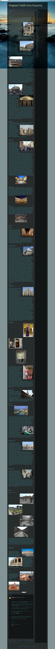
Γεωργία (37, 22)
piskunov (29, 646)
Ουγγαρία (37, 44)
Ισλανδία (37, 29)
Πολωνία (37, 46)
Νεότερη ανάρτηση (12, 640)
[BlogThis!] (23, 592)
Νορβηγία (37, 42)
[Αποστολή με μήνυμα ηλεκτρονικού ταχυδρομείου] (22, 592)
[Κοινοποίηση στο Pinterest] (25, 592)
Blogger (35, 646)
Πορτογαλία (37, 47)
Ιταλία (11, 593)
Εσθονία (37, 26)
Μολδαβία (37, 40)
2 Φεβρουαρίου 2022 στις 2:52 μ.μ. (20, 597)
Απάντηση (12, 625)
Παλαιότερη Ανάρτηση (30, 640)
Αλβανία (37, 13)
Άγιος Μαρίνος (38, 11)
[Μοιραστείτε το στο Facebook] (24, 592)
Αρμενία (37, 15)
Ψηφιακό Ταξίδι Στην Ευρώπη (25, 5)
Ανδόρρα (37, 14)
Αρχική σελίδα (20, 640)
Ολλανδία (37, 43)
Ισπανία (37, 30)
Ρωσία (37, 49)
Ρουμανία (37, 48)
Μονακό (37, 41)
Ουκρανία (37, 45)
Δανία (37, 23)
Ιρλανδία (37, 28)
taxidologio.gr (13, 597)
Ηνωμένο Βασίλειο (38, 27)
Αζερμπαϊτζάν (37, 12)
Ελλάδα (37, 25)
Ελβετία (37, 24)
